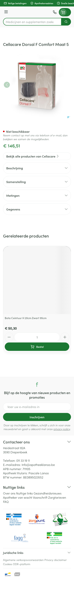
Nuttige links (24, 493)
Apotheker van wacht (17, 497)
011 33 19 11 (23, 460)
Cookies (7, 564)
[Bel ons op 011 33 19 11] (55, 12)
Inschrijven (37, 417)
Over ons (9, 493)
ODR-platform (21, 564)
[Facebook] (37, 384)
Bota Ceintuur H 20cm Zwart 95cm (25, 318)
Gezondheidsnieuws (47, 493)
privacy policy (62, 429)
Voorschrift (40, 497)
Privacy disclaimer (55, 560)
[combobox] (32, 22)
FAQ (6, 501)
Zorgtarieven (57, 497)
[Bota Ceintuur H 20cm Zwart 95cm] (37, 280)
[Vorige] (7, 85)
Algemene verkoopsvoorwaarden (23, 560)
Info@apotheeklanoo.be (38, 464)
